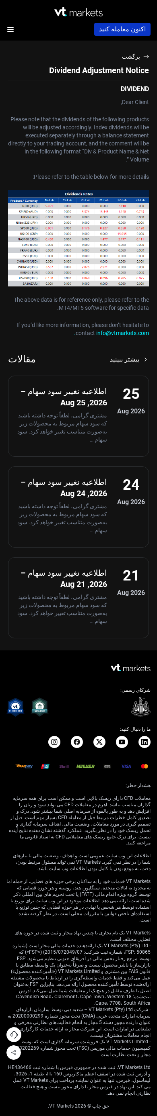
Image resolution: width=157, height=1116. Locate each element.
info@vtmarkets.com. (111, 333)
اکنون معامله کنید (122, 29)
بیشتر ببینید (124, 359)
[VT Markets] (78, 12)
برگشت (131, 56)
